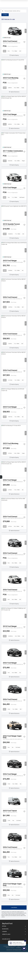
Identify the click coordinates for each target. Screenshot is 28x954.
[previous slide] (2, 31)
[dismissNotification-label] (25, 941)
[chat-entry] (24, 949)
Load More (14, 907)
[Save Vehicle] (24, 42)
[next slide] (26, 31)
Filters (5, 14)
